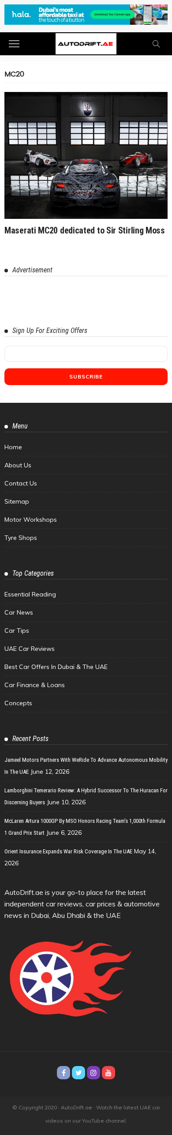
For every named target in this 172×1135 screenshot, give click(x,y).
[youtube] (108, 1072)
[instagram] (93, 1072)
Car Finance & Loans (34, 685)
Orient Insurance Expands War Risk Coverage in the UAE (68, 851)
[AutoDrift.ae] (86, 43)
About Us (17, 465)
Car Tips (16, 630)
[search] (156, 43)
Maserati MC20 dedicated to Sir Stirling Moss (84, 230)
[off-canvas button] (14, 43)
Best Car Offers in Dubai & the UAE (56, 667)
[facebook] (63, 1072)
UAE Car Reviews (29, 649)
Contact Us (20, 483)
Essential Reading (30, 594)
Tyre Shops (20, 538)
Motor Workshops (30, 520)
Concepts (18, 703)
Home (13, 447)
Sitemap (16, 501)
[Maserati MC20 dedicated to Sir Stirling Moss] (86, 155)
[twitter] (78, 1072)
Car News (18, 612)
